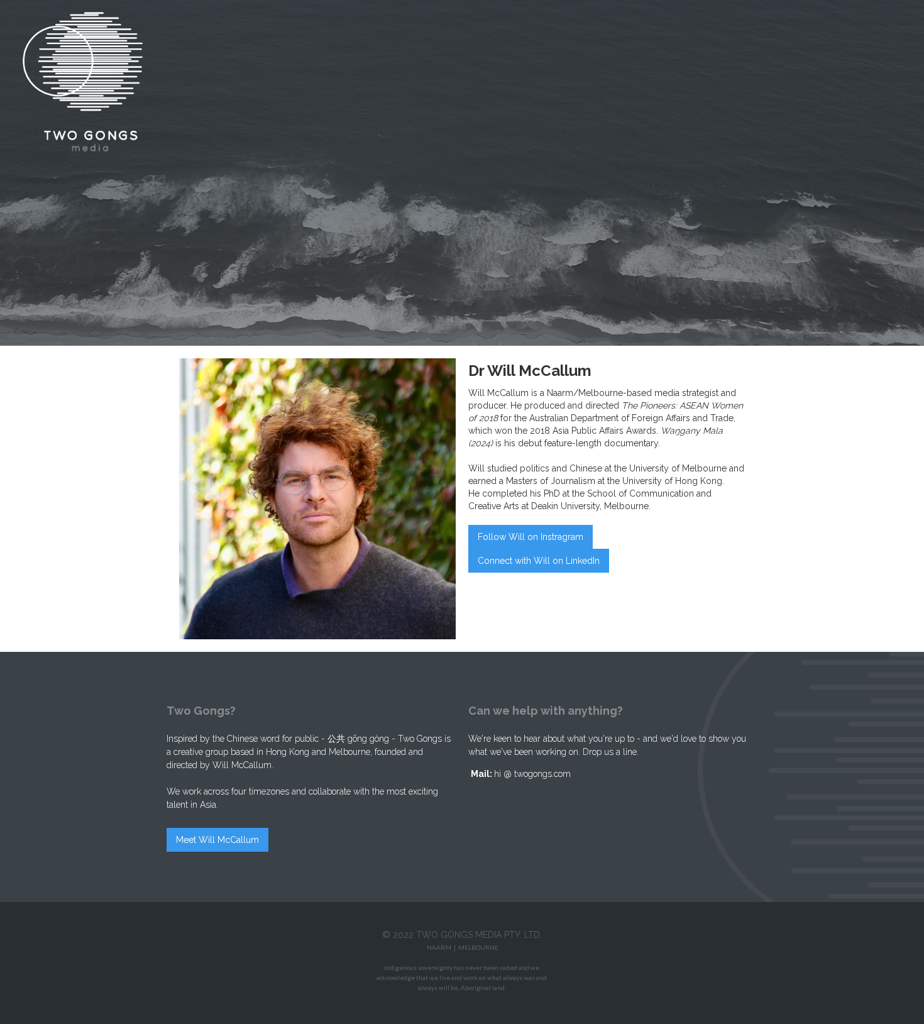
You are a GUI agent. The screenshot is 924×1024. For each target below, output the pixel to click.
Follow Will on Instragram (530, 537)
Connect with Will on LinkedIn (539, 561)
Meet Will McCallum (217, 840)
